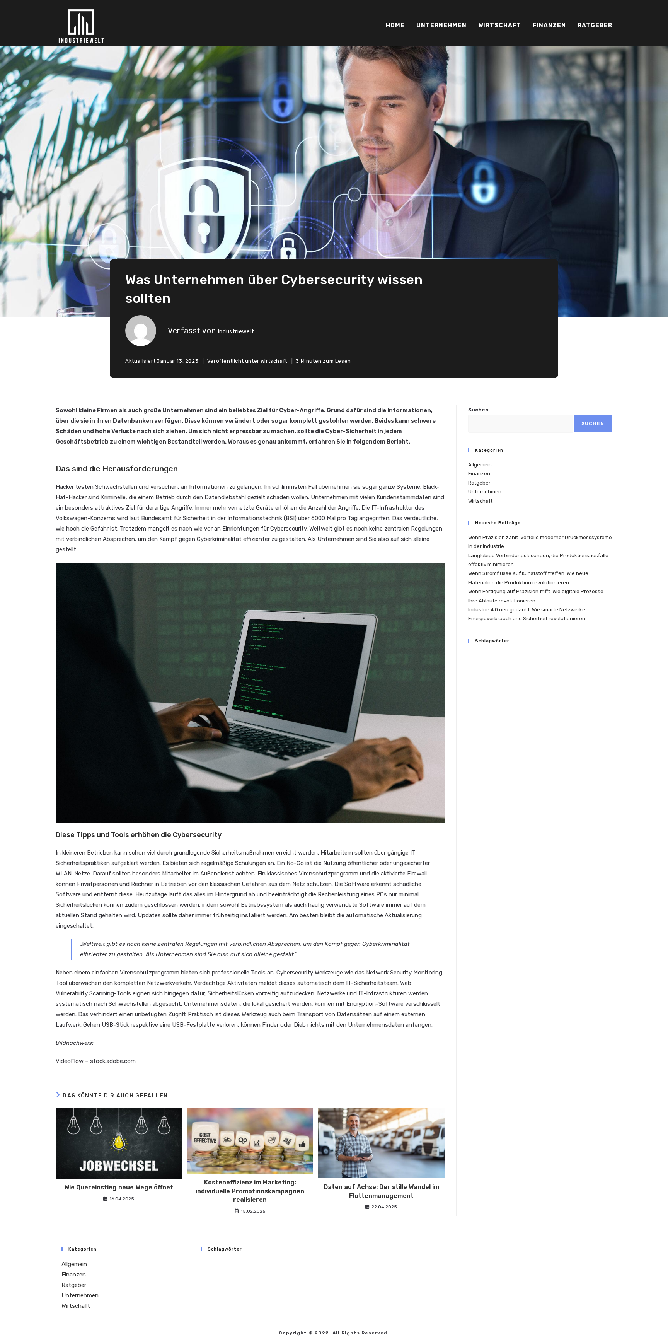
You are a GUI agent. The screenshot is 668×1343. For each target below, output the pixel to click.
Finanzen (479, 473)
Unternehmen (484, 492)
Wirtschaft (274, 361)
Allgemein (480, 465)
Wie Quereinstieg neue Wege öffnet (118, 1187)
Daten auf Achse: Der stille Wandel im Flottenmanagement (381, 1191)
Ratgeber (479, 483)
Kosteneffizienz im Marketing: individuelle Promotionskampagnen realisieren (250, 1191)
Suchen (478, 410)
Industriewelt (236, 331)
